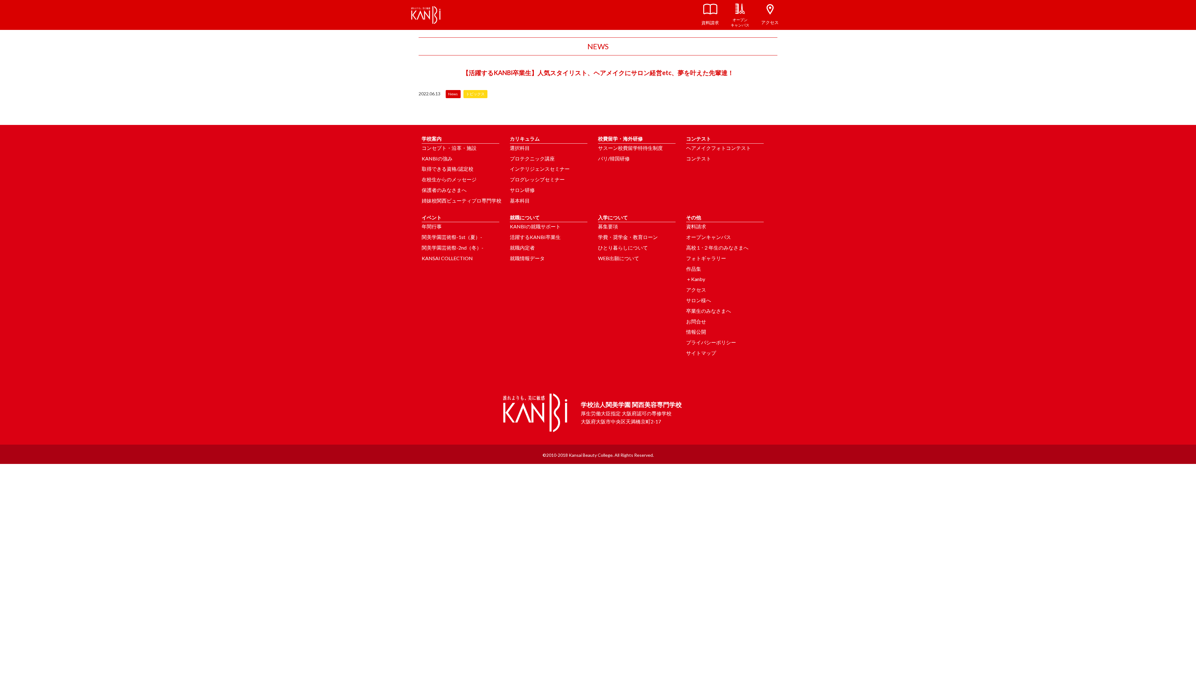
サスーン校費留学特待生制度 (630, 148)
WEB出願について (618, 258)
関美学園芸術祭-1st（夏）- (452, 237)
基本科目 (520, 200)
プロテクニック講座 (532, 158)
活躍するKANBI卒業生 (535, 237)
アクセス (696, 290)
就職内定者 (522, 248)
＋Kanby (695, 279)
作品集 (693, 269)
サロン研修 (522, 190)
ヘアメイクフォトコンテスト (718, 148)
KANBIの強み (437, 158)
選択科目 (520, 148)
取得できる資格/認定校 (447, 169)
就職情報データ (527, 258)
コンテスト (698, 158)
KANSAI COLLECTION (447, 258)
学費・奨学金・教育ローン (628, 237)
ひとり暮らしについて (623, 248)
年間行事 (432, 226)
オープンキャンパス (708, 237)
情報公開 (696, 332)
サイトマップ (701, 353)
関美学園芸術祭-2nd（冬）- (452, 248)
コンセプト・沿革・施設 (449, 148)
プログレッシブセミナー (537, 179)
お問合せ (696, 321)
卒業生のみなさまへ (708, 311)
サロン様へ (698, 300)
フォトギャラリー (706, 258)
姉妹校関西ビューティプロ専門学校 (461, 200)
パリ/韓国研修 (614, 158)
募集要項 (608, 226)
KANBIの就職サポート (535, 226)
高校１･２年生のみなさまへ (717, 248)
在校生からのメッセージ (449, 179)
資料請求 (696, 226)
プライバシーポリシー (711, 342)
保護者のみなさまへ (444, 190)
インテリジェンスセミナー (540, 169)
